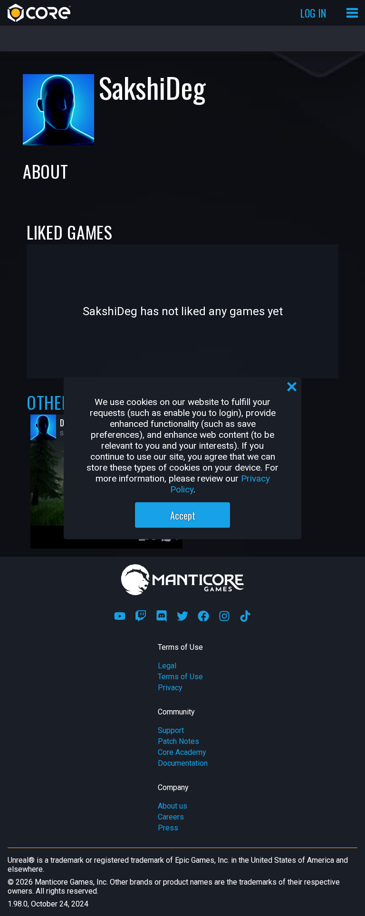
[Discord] (161, 616)
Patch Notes (178, 741)
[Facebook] (203, 616)
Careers (171, 816)
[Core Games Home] (39, 13)
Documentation (183, 763)
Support (171, 730)
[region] (182, 458)
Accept (182, 515)
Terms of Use (180, 676)
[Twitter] (182, 616)
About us (172, 805)
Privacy (170, 687)
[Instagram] (224, 616)
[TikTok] (245, 616)
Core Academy (182, 752)
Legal (167, 665)
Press (168, 827)
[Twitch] (140, 616)
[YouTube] (119, 616)
